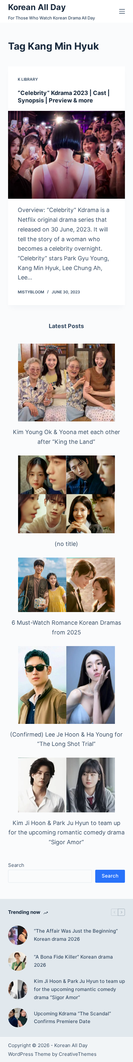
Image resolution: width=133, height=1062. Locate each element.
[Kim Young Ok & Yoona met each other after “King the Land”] (66, 382)
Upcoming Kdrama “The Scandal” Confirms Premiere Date (72, 1017)
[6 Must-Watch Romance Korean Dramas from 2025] (66, 585)
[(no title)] (66, 494)
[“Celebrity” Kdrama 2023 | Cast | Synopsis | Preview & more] (66, 155)
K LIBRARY (28, 79)
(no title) (66, 543)
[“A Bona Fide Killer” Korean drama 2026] (17, 961)
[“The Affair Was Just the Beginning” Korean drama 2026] (17, 935)
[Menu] (122, 11)
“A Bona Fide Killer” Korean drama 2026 (73, 961)
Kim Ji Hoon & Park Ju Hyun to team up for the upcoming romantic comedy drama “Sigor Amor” (66, 832)
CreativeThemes (78, 1054)
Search (16, 865)
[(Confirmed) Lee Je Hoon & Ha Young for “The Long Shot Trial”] (66, 685)
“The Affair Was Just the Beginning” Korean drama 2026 (76, 935)
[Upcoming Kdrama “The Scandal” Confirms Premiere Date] (17, 1017)
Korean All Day (37, 7)
